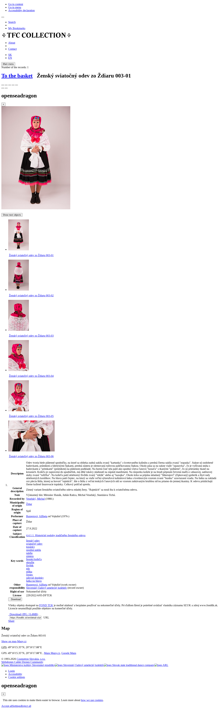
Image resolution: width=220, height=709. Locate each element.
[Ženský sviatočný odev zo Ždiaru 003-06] (31, 450)
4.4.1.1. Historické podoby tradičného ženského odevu (55, 535)
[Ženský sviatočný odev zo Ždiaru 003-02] (18, 289)
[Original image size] (9, 85)
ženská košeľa (34, 559)
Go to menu (14, 7)
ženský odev (33, 540)
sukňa (29, 553)
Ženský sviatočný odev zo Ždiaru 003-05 (31, 416)
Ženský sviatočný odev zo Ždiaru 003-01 (31, 255)
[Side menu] (2, 17)
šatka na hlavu (34, 580)
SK (10, 54)
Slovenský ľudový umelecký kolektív (46, 587)
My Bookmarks (16, 28)
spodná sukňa (33, 550)
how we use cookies (92, 700)
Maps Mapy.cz (52, 653)
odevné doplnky (35, 577)
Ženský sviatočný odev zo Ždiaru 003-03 (31, 335)
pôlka (29, 571)
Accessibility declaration (21, 10)
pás (28, 568)
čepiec (29, 574)
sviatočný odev (34, 543)
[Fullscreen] (13, 85)
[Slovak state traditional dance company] (129, 665)
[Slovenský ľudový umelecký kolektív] (79, 665)
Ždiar (29, 504)
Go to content (15, 4)
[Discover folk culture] (36, 36)
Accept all (6, 706)
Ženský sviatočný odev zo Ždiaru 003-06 (31, 456)
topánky (30, 546)
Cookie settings (16, 677)
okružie (30, 562)
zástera (30, 556)
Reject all (26, 706)
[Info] (16, 85)
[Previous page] (2, 88)
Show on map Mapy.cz (13, 641)
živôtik (30, 565)
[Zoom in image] (2, 85)
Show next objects (12, 215)
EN (10, 57)
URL (45, 617)
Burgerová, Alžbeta (36, 516)
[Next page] (6, 88)
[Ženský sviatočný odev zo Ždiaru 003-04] (18, 370)
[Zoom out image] (6, 85)
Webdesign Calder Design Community (22, 662)
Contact (12, 48)
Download (15, 599)
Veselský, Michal (35, 498)
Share (11, 620)
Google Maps (68, 653)
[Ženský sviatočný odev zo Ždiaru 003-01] (35, 208)
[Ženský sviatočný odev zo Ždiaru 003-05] (18, 410)
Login (11, 670)
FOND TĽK (46, 605)
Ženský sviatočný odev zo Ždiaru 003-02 (31, 295)
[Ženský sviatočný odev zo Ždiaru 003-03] (18, 329)
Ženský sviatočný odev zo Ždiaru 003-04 (31, 375)
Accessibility (15, 674)
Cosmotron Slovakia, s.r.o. (31, 658)
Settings (16, 706)
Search (12, 22)
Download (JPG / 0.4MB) (23, 614)
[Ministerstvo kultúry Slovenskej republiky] (28, 665)
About (11, 42)
